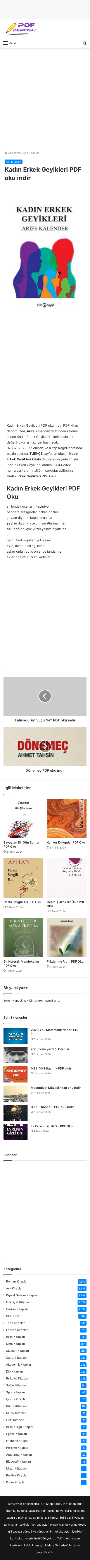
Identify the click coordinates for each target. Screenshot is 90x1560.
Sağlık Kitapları (16, 1385)
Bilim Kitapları (15, 1337)
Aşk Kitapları (31, 153)
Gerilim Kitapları (17, 1309)
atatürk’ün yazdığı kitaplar (50, 1049)
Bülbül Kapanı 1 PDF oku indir (52, 1107)
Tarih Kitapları (15, 1323)
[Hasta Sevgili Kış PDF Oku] (23, 878)
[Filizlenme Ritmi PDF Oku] (67, 937)
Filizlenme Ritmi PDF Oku (65, 961)
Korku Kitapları (16, 1482)
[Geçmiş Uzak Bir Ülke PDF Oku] (67, 878)
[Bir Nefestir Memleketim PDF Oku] (23, 937)
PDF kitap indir (73, 1503)
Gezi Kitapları (15, 1420)
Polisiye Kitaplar (17, 1447)
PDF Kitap (13, 1316)
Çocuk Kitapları (16, 1399)
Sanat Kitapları (16, 1357)
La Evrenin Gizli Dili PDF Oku (52, 1126)
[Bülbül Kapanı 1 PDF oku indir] (15, 1113)
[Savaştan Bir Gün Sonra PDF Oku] (23, 818)
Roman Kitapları (17, 1281)
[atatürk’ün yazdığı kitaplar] (15, 1055)
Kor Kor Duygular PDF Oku (66, 842)
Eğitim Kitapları (16, 1434)
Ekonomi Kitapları (18, 1440)
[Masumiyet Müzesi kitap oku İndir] (15, 1094)
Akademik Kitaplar (18, 1364)
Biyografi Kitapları (18, 1461)
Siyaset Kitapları (17, 1350)
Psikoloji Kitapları (17, 1378)
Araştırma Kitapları (19, 1454)
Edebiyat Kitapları (18, 1302)
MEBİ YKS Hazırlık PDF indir (51, 1068)
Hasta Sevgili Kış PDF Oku (22, 902)
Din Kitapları (14, 1371)
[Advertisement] (45, 97)
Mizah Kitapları (16, 1468)
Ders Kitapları (15, 1343)
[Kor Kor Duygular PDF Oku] (67, 818)
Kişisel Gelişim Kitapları (22, 1295)
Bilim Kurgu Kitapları (20, 1427)
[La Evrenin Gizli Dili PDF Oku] (15, 1132)
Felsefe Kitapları (17, 1330)
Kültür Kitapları (16, 1406)
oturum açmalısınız (47, 1000)
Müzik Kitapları (16, 1413)
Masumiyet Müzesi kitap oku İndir (56, 1087)
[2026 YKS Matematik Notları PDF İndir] (15, 1036)
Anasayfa (14, 153)
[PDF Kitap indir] (19, 29)
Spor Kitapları (15, 1392)
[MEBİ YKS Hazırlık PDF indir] (15, 1074)
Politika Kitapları (17, 1475)
